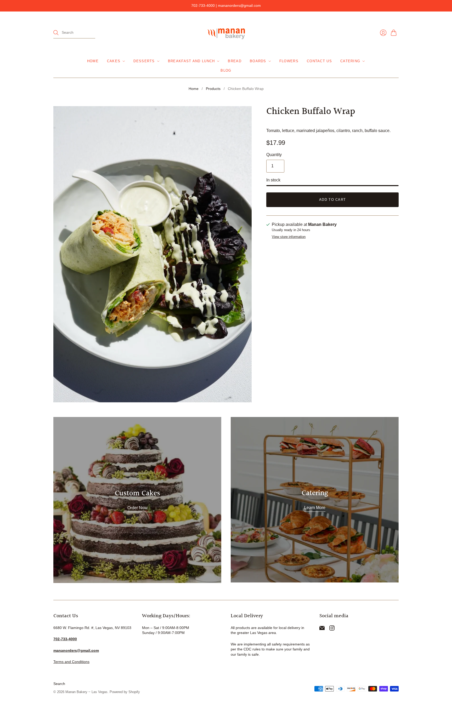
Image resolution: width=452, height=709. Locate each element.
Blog (226, 70)
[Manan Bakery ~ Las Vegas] (226, 33)
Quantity (274, 154)
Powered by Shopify (125, 692)
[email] (322, 629)
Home (93, 61)
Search (59, 684)
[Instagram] (332, 629)
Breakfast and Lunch (191, 61)
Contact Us (319, 61)
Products (213, 89)
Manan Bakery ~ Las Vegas (86, 692)
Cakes (114, 61)
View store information (289, 237)
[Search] (56, 32)
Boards (258, 61)
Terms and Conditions (71, 662)
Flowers (288, 61)
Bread (234, 61)
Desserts (144, 61)
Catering (350, 61)
